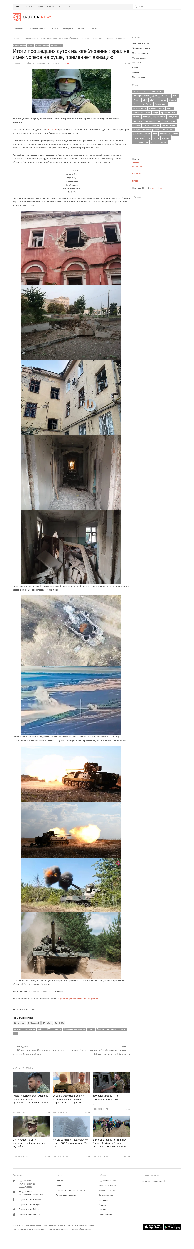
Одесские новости (42, 45)
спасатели (165, 134)
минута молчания (153, 121)
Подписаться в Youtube (29, 1214)
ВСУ (48, 1029)
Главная (59, 1181)
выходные (138, 112)
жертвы (136, 117)
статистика (138, 138)
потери (91, 1029)
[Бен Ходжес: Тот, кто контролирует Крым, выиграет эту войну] (31, 1118)
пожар (146, 125)
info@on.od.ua (25, 1192)
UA (68, 6)
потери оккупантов (151, 129)
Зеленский (165, 96)
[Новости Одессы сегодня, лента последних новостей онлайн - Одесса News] (32, 17)
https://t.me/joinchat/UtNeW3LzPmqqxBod (77, 998)
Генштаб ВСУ (157, 91)
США (152, 100)
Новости (19, 28)
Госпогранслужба (141, 96)
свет (155, 134)
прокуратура (168, 129)
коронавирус (159, 117)
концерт (146, 117)
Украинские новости (141, 48)
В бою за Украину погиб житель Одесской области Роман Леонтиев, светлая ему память (110, 1143)
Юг (15, 1033)
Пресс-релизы (138, 77)
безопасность (139, 108)
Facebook (53, 129)
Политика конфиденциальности (70, 1190)
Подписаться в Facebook (30, 1199)
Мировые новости (140, 53)
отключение (169, 121)
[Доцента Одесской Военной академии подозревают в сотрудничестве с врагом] (71, 1074)
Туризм (93, 28)
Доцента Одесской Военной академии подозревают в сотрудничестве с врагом (68, 1099)
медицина (137, 121)
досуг (155, 112)
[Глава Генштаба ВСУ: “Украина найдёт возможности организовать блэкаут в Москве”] (31, 1074)
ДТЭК (154, 96)
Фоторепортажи (38, 28)
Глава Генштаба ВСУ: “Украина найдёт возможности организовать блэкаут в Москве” (31, 1099)
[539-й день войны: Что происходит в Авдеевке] (111, 1074)
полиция (155, 125)
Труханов (161, 100)
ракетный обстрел (141, 134)
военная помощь (156, 108)
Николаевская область (74, 1029)
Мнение (54, 28)
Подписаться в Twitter (29, 1209)
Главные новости (19, 45)
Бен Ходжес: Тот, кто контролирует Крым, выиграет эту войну (29, 1143)
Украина (172, 100)
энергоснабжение (159, 142)
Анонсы (81, 28)
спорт (175, 134)
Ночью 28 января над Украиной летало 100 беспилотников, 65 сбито (70, 1143)
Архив (58, 1186)
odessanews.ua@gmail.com (31, 1195)
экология (166, 138)
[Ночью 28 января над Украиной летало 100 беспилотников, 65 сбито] (71, 1118)
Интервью (68, 28)
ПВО (175, 96)
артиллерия (29, 1029)
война (40, 1029)
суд (148, 138)
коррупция (172, 117)
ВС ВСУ (137, 91)
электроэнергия (140, 142)
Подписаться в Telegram (30, 1204)
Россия (100, 1029)
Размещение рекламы (66, 1195)
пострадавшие (168, 125)
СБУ (145, 100)
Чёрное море (161, 104)
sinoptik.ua (157, 188)
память (136, 125)
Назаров (57, 1029)
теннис (156, 138)
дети (148, 112)
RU (60, 6)
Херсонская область (116, 1029)
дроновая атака (168, 112)
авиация (17, 1029)
